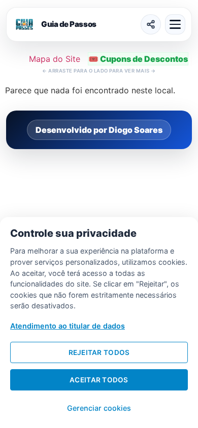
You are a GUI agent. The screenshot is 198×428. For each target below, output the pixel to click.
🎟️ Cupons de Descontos (138, 59)
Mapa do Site (54, 59)
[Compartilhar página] (151, 24)
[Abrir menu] (175, 24)
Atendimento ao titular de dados (67, 326)
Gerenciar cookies (99, 408)
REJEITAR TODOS (99, 352)
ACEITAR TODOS (99, 380)
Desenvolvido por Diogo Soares (99, 130)
